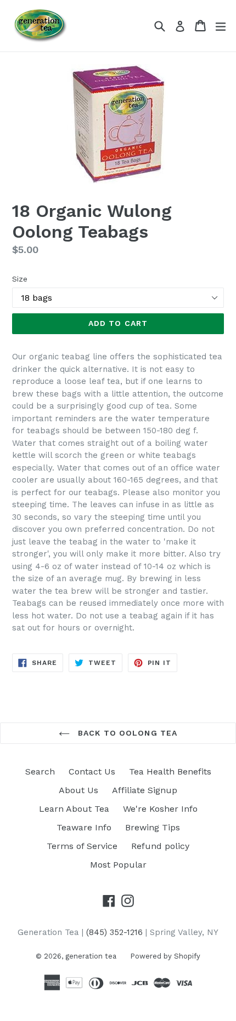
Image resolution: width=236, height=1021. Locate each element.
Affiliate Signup (144, 790)
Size (19, 278)
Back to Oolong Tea (126, 733)
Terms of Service (82, 846)
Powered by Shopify (165, 956)
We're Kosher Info (160, 809)
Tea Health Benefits (170, 771)
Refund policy (160, 846)
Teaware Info (84, 827)
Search (40, 771)
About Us (78, 790)
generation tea (90, 956)
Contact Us (92, 771)
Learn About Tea (74, 809)
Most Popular (118, 864)
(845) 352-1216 (114, 932)
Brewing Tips (152, 827)
